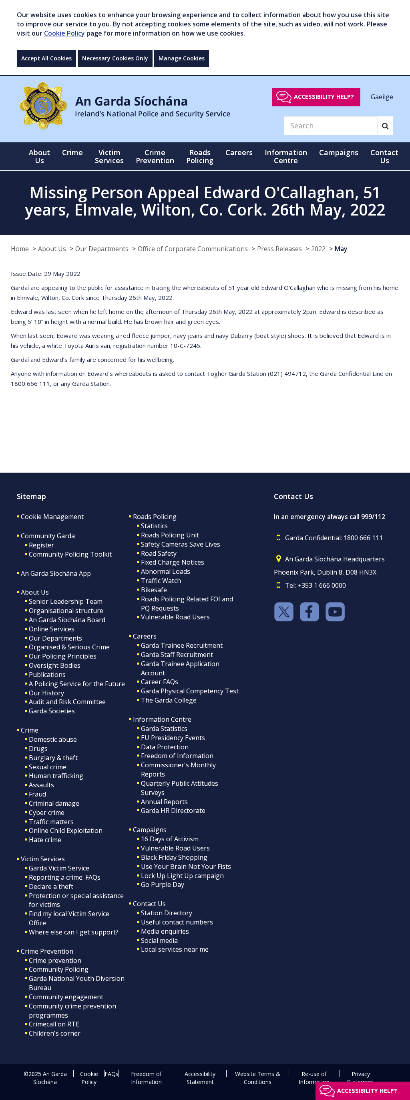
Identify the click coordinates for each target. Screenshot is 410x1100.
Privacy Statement (360, 1078)
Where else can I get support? (74, 932)
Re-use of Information (314, 1078)
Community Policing (58, 969)
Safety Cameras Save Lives (180, 544)
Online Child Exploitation (65, 830)
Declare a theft (51, 886)
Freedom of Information (177, 755)
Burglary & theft (53, 757)
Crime (29, 730)
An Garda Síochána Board (67, 619)
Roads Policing (155, 516)
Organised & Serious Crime (69, 647)
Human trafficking (56, 775)
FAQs (112, 1074)
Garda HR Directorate (173, 810)
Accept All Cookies (46, 58)
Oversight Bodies (54, 665)
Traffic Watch (161, 580)
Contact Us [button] (384, 156)
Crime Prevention (47, 951)
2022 (318, 248)
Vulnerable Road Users (175, 617)
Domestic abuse (53, 739)
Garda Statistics (164, 728)
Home (20, 248)
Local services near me (175, 949)
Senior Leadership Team (65, 601)
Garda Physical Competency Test (190, 691)
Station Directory (166, 912)
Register (41, 545)
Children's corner (54, 1033)
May (341, 248)
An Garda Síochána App (56, 573)
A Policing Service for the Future (77, 683)
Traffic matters (51, 821)
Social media (159, 940)
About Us (52, 248)
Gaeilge (382, 96)
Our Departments (102, 248)
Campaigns (150, 829)
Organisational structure (66, 610)
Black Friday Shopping (174, 857)
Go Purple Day (162, 884)
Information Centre (162, 719)
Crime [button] (72, 152)
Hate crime (45, 839)
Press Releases (279, 248)
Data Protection (165, 747)
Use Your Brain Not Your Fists (186, 866)
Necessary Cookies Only (115, 58)
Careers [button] (239, 152)
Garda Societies (52, 711)
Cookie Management (52, 516)
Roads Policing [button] (199, 156)
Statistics (154, 525)
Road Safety (159, 553)
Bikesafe (154, 589)
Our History (46, 693)
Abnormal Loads (165, 571)
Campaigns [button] (338, 152)
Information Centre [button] (286, 156)
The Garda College (169, 700)
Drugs (38, 748)
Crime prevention (55, 960)
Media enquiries (165, 931)
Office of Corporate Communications (193, 248)
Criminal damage (54, 803)
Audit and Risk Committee (67, 701)
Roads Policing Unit (170, 535)
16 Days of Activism (170, 838)
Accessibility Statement (200, 1078)
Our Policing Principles (62, 656)
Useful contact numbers (177, 922)
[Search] (385, 125)
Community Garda (48, 535)
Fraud (37, 794)
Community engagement (66, 996)
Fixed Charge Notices (172, 562)
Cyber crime (46, 812)
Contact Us (149, 903)
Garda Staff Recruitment (177, 654)
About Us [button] (39, 156)
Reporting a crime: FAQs (64, 877)
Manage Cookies (182, 58)
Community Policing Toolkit (70, 554)
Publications (47, 674)
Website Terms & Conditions (257, 1078)
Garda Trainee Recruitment (182, 645)
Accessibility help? (324, 96)
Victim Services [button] (109, 156)
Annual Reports (164, 801)
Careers (145, 636)
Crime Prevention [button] (155, 156)
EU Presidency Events (173, 737)
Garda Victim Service (59, 868)
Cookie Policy (64, 33)
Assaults (41, 785)
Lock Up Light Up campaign (182, 875)
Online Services (51, 629)
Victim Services (43, 858)
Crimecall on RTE (54, 1024)
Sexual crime (47, 767)
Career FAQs (159, 681)
